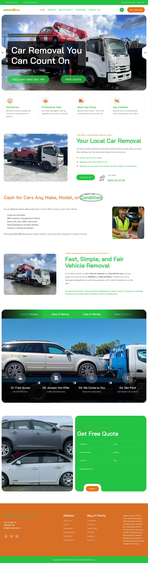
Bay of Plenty (66, 10)
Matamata (67, 536)
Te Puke (90, 532)
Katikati (91, 540)
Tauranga (91, 521)
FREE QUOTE (73, 79)
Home (42, 10)
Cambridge (68, 528)
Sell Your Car (136, 10)
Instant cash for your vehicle (91, 157)
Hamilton (67, 521)
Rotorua (91, 524)
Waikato (52, 10)
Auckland (81, 10)
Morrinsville (69, 532)
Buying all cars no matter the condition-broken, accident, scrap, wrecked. (108, 166)
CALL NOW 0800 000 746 (28, 79)
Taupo (66, 524)
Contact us (94, 10)
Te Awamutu (68, 540)
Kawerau (91, 536)
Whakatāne (92, 528)
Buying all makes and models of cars (94, 162)
